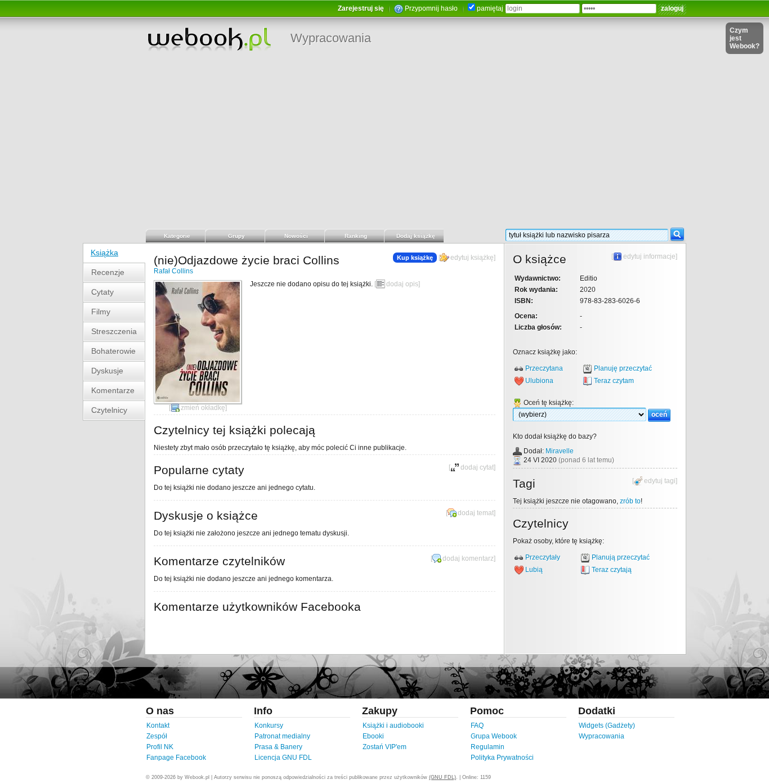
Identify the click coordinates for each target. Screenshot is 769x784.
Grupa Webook (494, 736)
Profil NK (159, 747)
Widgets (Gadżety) (607, 725)
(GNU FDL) (442, 777)
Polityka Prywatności (502, 758)
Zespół (156, 736)
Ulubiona (539, 381)
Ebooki (373, 736)
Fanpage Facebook (176, 758)
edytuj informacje (649, 256)
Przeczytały (542, 557)
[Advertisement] (384, 143)
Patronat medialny (282, 736)
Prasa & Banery (278, 747)
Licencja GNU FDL (283, 758)
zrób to (630, 501)
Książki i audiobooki (393, 725)
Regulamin (487, 747)
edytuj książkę (472, 258)
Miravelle (560, 451)
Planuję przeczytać (623, 368)
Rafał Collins (173, 271)
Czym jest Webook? (744, 38)
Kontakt (157, 725)
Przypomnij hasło (431, 8)
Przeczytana (544, 368)
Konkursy (268, 725)
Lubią (534, 570)
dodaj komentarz (468, 558)
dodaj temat (476, 513)
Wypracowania (330, 38)
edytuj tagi (660, 481)
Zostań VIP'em (384, 747)
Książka (104, 252)
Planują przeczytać (621, 557)
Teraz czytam (614, 381)
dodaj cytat (477, 467)
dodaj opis (402, 284)
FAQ (477, 725)
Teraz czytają (612, 570)
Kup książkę (415, 257)
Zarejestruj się (361, 8)
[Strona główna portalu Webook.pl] (208, 39)
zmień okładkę (203, 408)
